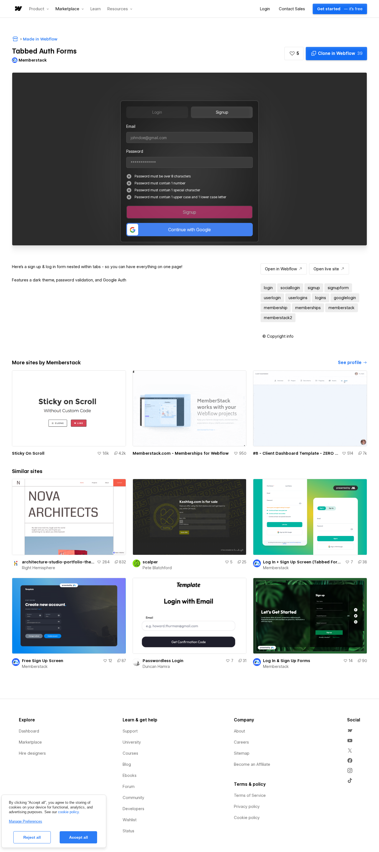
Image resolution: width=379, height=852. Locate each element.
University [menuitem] (132, 742)
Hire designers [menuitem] (32, 753)
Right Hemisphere (38, 568)
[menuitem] (350, 730)
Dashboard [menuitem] (29, 731)
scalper (150, 562)
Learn (95, 9)
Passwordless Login (163, 660)
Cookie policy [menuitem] (247, 817)
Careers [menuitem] (241, 742)
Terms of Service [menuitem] (250, 795)
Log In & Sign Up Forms (286, 660)
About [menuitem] (239, 731)
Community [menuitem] (133, 797)
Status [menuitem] (128, 831)
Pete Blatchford (157, 568)
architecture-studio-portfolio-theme (58, 562)
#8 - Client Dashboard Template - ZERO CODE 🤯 (296, 453)
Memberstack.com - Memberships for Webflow (181, 453)
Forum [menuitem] (129, 786)
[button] (39, 9)
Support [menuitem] (130, 731)
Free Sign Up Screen (42, 660)
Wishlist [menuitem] (130, 820)
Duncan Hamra (156, 666)
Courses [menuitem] (130, 753)
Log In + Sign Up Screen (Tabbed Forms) (303, 562)
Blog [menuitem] (127, 764)
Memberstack (276, 568)
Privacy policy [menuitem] (247, 806)
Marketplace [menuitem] (30, 742)
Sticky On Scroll (28, 453)
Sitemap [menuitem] (241, 753)
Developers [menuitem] (133, 809)
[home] (18, 9)
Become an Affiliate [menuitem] (252, 764)
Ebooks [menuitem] (130, 775)
